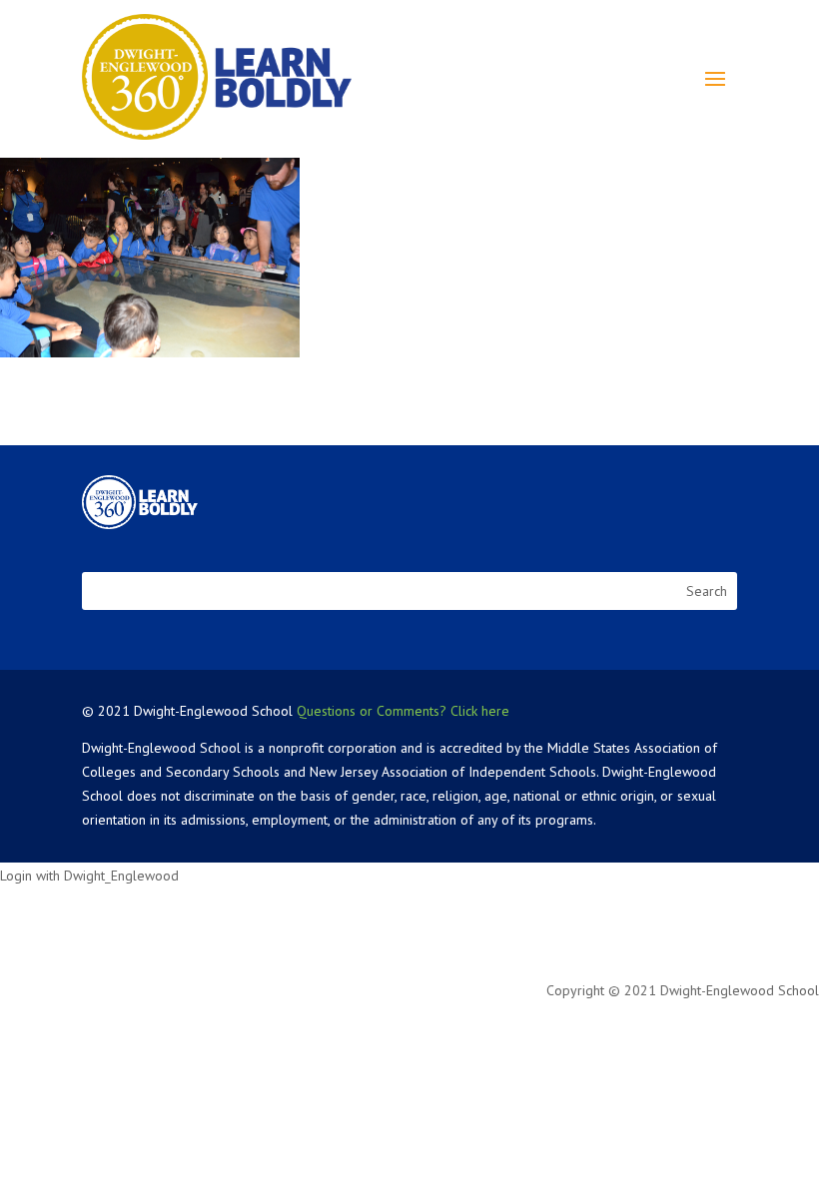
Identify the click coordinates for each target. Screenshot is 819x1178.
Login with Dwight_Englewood (89, 875)
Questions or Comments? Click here (403, 711)
